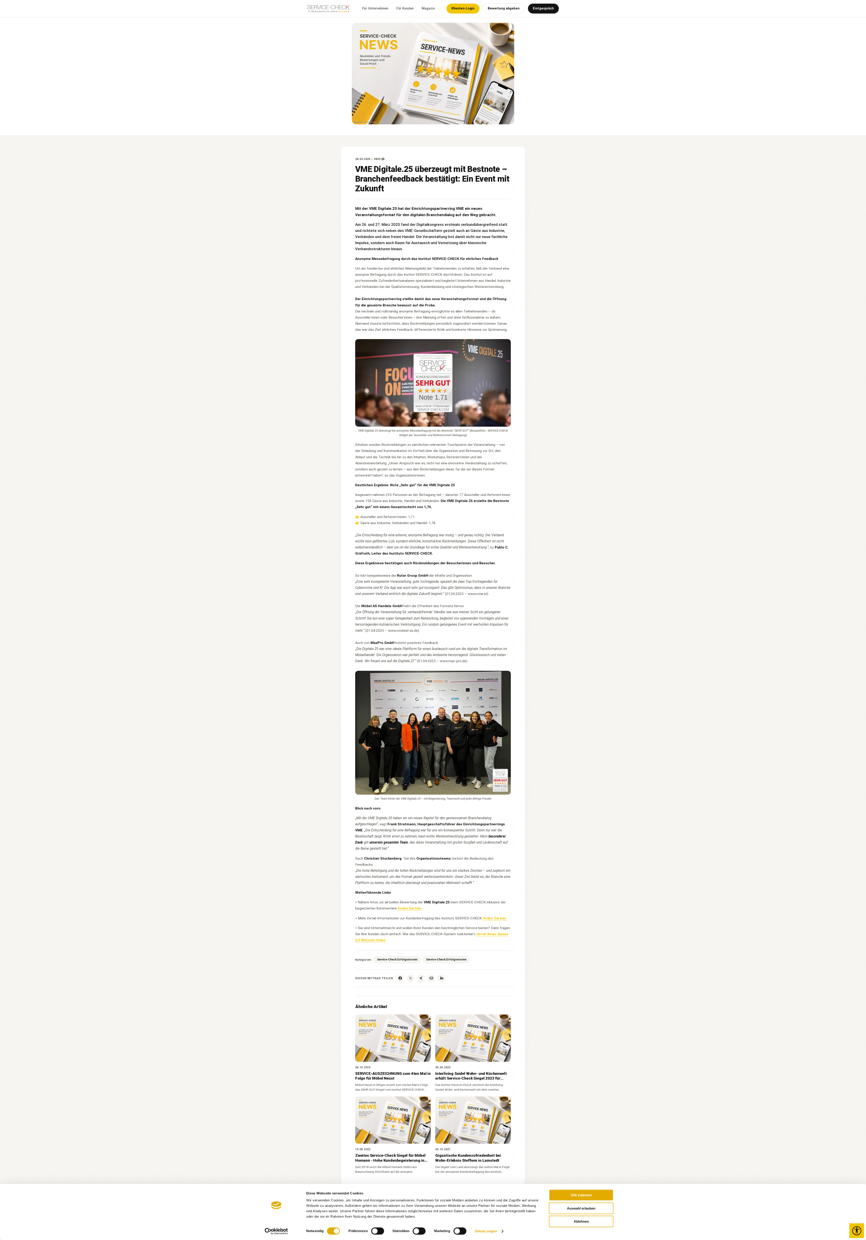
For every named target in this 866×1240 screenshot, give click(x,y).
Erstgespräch (543, 8)
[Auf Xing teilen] (421, 978)
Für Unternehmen (375, 8)
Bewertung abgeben (504, 8)
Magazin (428, 8)
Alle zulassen (581, 1195)
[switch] (377, 1231)
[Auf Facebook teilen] (400, 978)
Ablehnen (581, 1221)
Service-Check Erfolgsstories (397, 959)
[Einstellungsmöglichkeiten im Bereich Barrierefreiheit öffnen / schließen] (856, 1230)
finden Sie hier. (409, 908)
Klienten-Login (462, 8)
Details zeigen (486, 1231)
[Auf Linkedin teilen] (442, 978)
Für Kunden (405, 8)
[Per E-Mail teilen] (431, 978)
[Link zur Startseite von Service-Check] (328, 11)
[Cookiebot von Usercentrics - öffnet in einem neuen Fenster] (276, 1231)
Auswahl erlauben (581, 1208)
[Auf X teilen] (410, 978)
